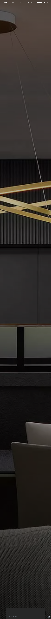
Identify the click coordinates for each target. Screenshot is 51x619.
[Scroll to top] (49, 613)
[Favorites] (44, 2)
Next (49, 309)
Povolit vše (10, 616)
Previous (1, 309)
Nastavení (15, 616)
